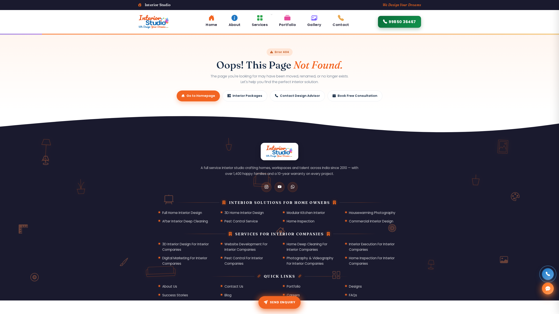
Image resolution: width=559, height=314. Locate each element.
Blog (227, 295)
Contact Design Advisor (300, 96)
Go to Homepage (200, 96)
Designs (355, 286)
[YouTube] (279, 187)
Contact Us (233, 286)
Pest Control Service (241, 221)
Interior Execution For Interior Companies (372, 247)
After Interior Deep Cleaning (185, 221)
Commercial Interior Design (371, 221)
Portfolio (293, 286)
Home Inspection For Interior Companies (372, 261)
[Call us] (548, 274)
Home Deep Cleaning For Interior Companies (307, 247)
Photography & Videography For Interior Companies (310, 261)
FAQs (353, 295)
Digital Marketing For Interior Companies (184, 261)
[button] (260, 20)
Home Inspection (300, 221)
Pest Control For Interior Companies (243, 261)
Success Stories (175, 295)
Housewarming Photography (372, 212)
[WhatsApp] (293, 187)
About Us (169, 286)
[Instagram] (266, 187)
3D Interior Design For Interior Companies (185, 247)
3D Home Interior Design (244, 212)
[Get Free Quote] (548, 288)
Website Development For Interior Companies (245, 247)
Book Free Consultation (357, 96)
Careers (293, 295)
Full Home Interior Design (182, 212)
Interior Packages (247, 96)
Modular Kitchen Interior (306, 212)
